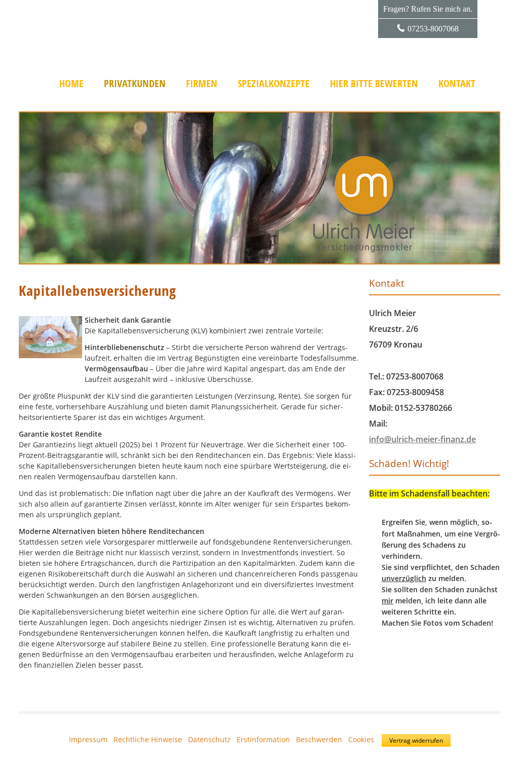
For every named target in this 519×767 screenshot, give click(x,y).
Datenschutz (209, 739)
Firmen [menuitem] (201, 84)
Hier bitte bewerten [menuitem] (374, 84)
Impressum (88, 739)
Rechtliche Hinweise (148, 739)
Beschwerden (319, 739)
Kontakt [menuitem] (456, 84)
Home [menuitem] (71, 84)
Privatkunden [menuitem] (135, 84)
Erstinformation (263, 739)
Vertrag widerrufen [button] (416, 740)
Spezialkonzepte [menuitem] (274, 84)
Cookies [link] (361, 739)
